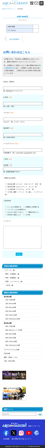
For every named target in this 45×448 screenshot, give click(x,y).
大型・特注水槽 (9, 361)
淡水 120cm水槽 (11, 315)
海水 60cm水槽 (10, 334)
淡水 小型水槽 (10, 300)
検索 (40, 414)
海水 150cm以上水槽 (12, 345)
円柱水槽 (7, 353)
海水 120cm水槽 (11, 341)
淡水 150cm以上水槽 (12, 319)
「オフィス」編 (9, 270)
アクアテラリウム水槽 (11, 350)
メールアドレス (8, 143)
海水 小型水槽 (10, 326)
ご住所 (7, 159)
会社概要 (6, 439)
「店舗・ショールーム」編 (13, 281)
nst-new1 (22, 16)
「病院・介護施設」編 (11, 274)
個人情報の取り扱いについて (21, 439)
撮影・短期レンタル (11, 357)
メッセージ (7, 221)
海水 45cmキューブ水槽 (13, 330)
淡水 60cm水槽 (10, 307)
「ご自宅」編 (8, 285)
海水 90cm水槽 (10, 338)
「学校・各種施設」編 (11, 278)
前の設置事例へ (15, 39)
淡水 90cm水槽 (10, 311)
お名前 (5, 97)
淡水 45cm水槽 (10, 303)
